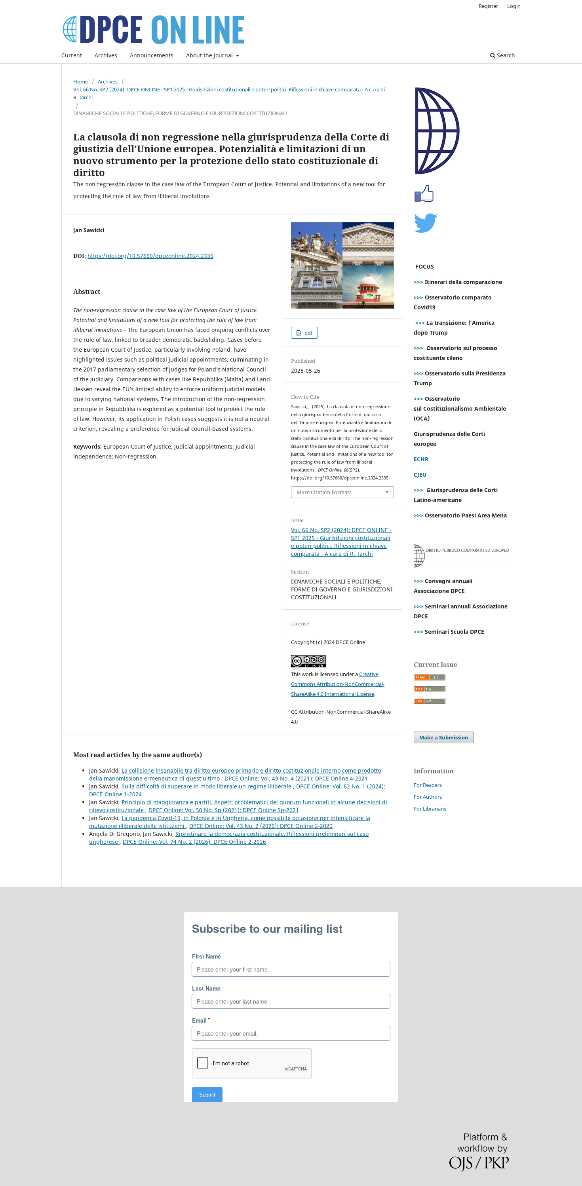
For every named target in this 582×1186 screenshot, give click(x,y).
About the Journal (210, 55)
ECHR (421, 459)
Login (514, 5)
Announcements (151, 55)
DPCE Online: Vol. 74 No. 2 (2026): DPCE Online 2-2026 (194, 841)
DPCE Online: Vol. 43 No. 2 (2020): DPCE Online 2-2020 (261, 826)
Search (505, 55)
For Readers (428, 784)
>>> (418, 282)
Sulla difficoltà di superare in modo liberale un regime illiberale (207, 786)
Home (80, 81)
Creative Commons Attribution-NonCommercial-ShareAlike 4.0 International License (337, 684)
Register (488, 5)
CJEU (420, 474)
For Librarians (430, 808)
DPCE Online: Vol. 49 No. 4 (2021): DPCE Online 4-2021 (296, 778)
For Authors (428, 796)
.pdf (307, 332)
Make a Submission (443, 737)
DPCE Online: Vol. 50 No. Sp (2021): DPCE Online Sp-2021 (223, 810)
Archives (106, 55)
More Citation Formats (324, 492)
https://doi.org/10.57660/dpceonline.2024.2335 (150, 256)
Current (71, 55)
